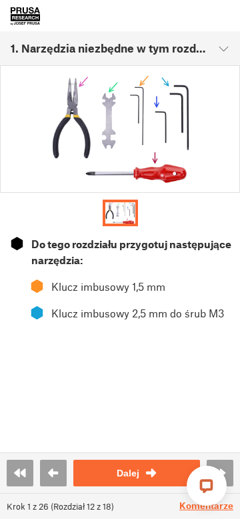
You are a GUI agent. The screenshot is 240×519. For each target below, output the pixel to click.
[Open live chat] (207, 486)
